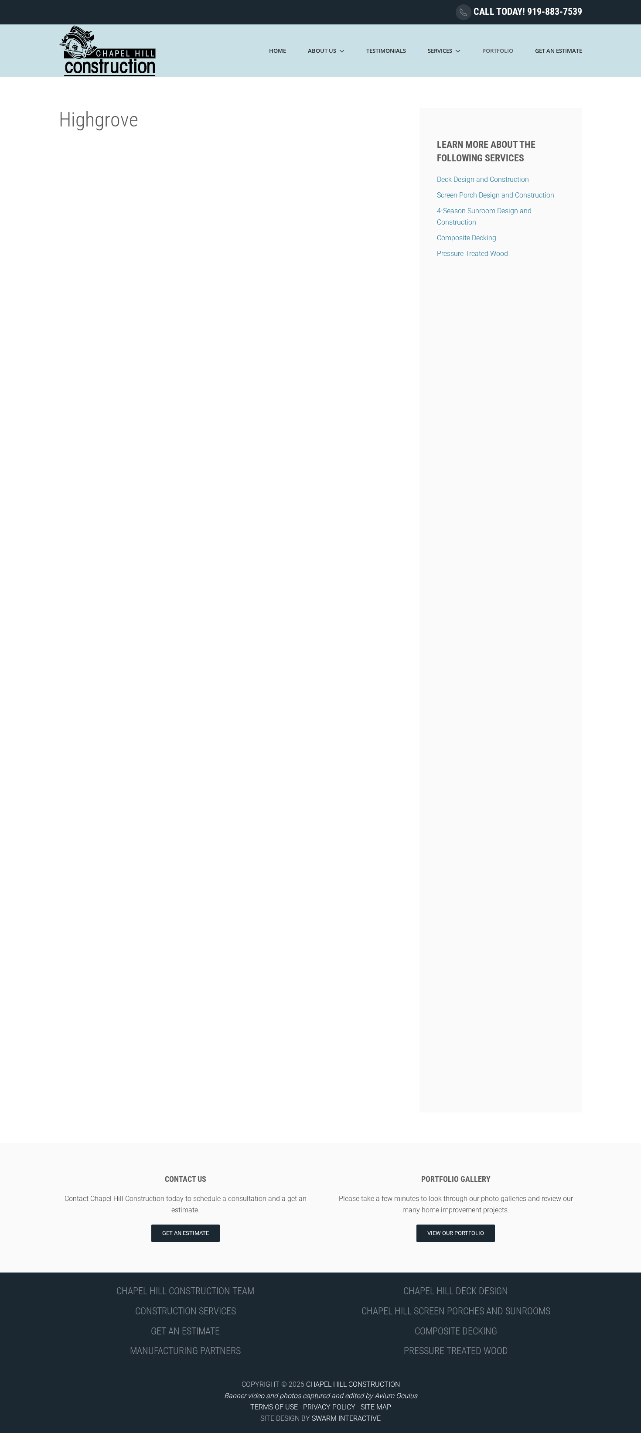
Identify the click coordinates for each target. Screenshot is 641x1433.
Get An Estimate (558, 51)
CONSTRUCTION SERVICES (185, 1311)
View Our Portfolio (455, 1233)
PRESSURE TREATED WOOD (456, 1350)
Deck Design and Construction (483, 179)
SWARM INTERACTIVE (346, 1418)
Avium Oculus (396, 1396)
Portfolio (497, 51)
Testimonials (386, 51)
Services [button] (440, 51)
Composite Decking (466, 238)
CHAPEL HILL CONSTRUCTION (353, 1384)
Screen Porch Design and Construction (495, 195)
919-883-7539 (554, 11)
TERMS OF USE (274, 1407)
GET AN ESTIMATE (185, 1331)
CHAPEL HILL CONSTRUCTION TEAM (185, 1291)
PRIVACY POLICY (329, 1407)
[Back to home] (108, 50)
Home (277, 51)
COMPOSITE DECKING (456, 1331)
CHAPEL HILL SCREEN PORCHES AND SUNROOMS (455, 1311)
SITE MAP (376, 1407)
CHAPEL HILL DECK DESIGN (455, 1291)
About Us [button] (322, 51)
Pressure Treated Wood (472, 253)
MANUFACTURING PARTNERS (185, 1350)
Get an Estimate (185, 1233)
